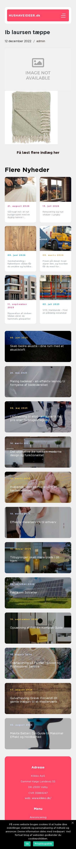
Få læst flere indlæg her (38, 152)
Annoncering (38, 817)
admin (40, 41)
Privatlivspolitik (43, 843)
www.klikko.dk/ (41, 798)
